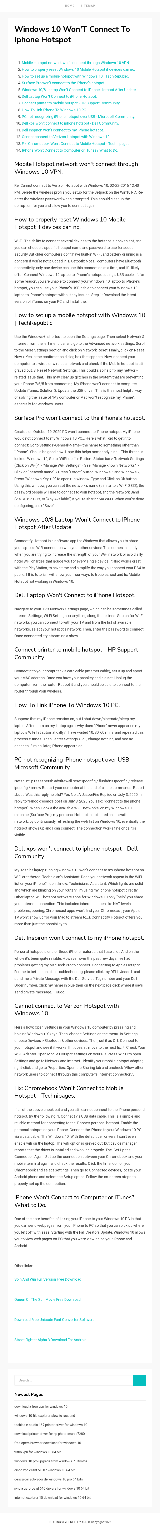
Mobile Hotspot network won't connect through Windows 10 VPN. (76, 63)
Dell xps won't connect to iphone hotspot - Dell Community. (70, 123)
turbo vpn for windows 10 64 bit (37, 1452)
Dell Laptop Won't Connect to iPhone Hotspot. (59, 96)
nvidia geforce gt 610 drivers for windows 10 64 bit (51, 1488)
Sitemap (88, 5)
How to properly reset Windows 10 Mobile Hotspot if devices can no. (78, 69)
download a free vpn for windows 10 (41, 1407)
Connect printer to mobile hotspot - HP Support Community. (71, 103)
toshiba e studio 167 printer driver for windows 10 (50, 1425)
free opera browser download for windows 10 (47, 1443)
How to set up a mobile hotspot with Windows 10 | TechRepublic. (75, 76)
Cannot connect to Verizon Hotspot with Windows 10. (66, 137)
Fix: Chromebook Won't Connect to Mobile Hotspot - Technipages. (76, 143)
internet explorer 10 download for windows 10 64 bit (52, 1498)
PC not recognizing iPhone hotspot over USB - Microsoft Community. (78, 116)
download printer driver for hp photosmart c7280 (49, 1434)
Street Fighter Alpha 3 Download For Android (50, 1340)
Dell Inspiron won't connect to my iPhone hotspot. (63, 130)
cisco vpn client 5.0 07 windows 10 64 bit (44, 1470)
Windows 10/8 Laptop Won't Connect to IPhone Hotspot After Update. (79, 90)
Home (69, 5)
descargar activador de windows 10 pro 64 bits (48, 1479)
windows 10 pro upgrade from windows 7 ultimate (50, 1461)
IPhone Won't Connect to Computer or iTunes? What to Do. (70, 150)
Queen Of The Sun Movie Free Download (47, 1299)
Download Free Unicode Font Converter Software (54, 1319)
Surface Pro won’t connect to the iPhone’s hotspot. (63, 83)
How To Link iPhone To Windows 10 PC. (54, 110)
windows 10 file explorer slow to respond (44, 1416)
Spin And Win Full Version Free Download (47, 1279)
